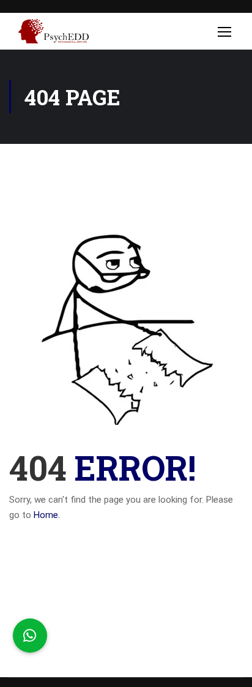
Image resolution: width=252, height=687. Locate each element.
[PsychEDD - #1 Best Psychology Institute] (53, 34)
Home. (47, 514)
